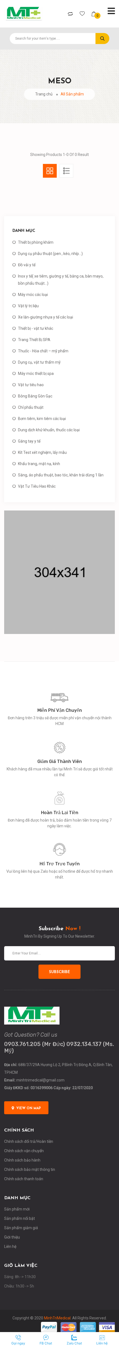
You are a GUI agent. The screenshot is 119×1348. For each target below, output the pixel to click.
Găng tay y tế (29, 441)
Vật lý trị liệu (28, 306)
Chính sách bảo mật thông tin (29, 1169)
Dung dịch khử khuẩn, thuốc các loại (49, 430)
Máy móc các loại (33, 294)
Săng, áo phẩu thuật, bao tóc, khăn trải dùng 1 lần (61, 475)
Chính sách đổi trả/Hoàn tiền (28, 1141)
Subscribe (59, 972)
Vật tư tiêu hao (31, 385)
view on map (28, 1108)
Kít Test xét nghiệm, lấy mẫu (42, 452)
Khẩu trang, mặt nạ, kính (39, 464)
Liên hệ (10, 1246)
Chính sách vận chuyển (24, 1151)
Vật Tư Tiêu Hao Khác (37, 486)
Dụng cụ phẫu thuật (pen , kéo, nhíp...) (50, 253)
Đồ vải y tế (26, 265)
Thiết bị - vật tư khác (35, 328)
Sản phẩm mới (17, 1209)
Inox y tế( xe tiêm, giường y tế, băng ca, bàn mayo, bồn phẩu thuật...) (61, 279)
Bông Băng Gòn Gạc (35, 396)
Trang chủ (44, 94)
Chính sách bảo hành (22, 1160)
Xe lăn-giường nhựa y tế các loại (45, 317)
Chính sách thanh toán (23, 1179)
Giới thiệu (12, 1237)
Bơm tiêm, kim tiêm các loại (42, 418)
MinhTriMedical (57, 1318)
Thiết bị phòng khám (35, 242)
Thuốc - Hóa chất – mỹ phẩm (43, 351)
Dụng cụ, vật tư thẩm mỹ (39, 362)
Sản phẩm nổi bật (19, 1218)
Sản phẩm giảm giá (21, 1228)
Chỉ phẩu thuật (30, 407)
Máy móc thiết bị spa (36, 373)
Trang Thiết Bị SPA (34, 339)
